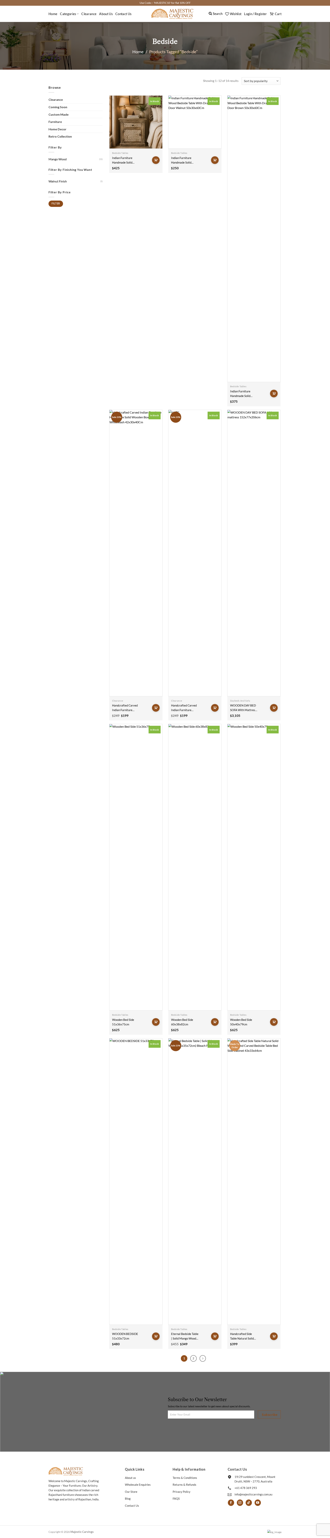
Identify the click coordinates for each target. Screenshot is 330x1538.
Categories (68, 14)
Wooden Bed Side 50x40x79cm (241, 1022)
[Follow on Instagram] (240, 1502)
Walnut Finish (58, 181)
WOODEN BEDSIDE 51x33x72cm (125, 1336)
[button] (255, 13)
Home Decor (57, 129)
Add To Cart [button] (156, 160)
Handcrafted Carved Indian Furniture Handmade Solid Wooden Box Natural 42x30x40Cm (184, 708)
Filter (56, 203)
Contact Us (123, 14)
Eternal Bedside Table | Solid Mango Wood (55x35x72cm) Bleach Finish (184, 1336)
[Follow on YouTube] (258, 1502)
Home (53, 14)
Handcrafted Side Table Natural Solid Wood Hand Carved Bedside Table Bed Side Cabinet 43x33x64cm (242, 1336)
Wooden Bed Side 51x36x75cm (123, 1022)
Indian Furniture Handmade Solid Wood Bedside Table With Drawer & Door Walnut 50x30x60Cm (184, 160)
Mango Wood (58, 159)
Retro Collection (60, 136)
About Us (106, 14)
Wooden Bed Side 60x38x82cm (182, 1022)
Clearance (88, 14)
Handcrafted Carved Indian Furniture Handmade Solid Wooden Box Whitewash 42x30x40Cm (125, 708)
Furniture (55, 121)
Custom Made (59, 114)
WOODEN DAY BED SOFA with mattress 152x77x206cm (243, 708)
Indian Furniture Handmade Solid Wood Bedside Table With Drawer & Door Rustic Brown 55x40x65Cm (125, 160)
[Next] (203, 1358)
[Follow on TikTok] (249, 1502)
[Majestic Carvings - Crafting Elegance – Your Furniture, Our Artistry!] (172, 14)
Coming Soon (58, 107)
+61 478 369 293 (246, 1488)
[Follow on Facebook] (231, 1502)
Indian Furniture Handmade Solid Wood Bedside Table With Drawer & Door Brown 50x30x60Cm (243, 394)
